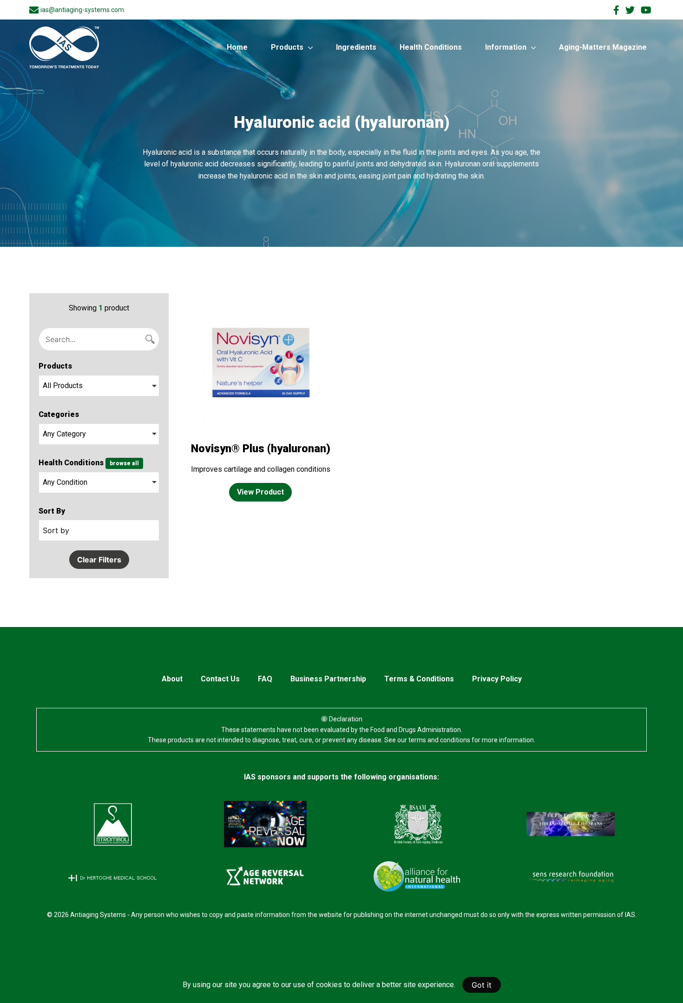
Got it (482, 985)
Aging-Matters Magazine (603, 47)
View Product (260, 492)
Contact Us (220, 678)
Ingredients (356, 47)
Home (237, 47)
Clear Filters (99, 559)
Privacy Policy (497, 678)
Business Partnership (328, 678)
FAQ (265, 678)
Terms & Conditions (419, 678)
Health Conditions (431, 47)
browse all (124, 463)
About (172, 678)
